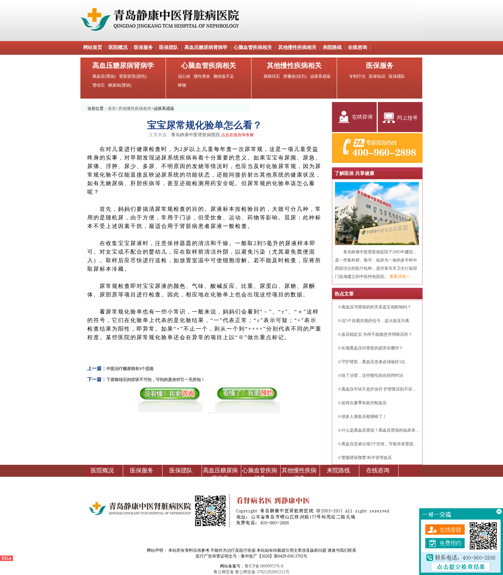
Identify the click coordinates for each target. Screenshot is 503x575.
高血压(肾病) (104, 76)
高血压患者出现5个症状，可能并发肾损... (378, 444)
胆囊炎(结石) (295, 76)
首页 (112, 108)
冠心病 (184, 76)
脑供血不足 (224, 76)
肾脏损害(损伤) (132, 76)
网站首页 (92, 47)
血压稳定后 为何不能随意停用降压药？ (376, 334)
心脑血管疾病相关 (253, 47)
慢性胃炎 (202, 76)
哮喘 (182, 85)
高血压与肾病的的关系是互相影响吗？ (376, 307)
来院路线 (332, 47)
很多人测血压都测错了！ (364, 416)
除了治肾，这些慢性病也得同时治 (372, 375)
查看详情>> (400, 276)
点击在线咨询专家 (237, 134)
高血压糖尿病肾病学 (206, 47)
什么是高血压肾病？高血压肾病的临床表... (379, 430)
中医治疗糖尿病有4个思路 (130, 368)
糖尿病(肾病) (119, 85)
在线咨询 (357, 47)
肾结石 (98, 85)
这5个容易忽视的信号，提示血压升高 (375, 320)
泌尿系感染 (320, 76)
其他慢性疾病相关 (297, 47)
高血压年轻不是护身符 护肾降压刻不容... (378, 389)
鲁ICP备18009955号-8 (264, 566)
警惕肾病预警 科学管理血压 (366, 457)
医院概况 (118, 47)
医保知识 (377, 76)
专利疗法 (357, 76)
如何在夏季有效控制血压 (364, 402)
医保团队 (168, 47)
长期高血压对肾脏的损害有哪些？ (372, 348)
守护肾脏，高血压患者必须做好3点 (373, 361)
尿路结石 (271, 76)
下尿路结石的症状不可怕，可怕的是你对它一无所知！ (155, 379)
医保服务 (143, 47)
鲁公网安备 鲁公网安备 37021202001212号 (251, 572)
